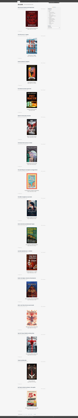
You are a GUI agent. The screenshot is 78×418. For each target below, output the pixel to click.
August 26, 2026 (26, 361)
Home (19, 1)
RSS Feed (54, 7)
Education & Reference (52, 19)
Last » (35, 414)
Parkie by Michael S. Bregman (23, 61)
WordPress (32, 416)
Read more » (20, 31)
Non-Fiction (50, 17)
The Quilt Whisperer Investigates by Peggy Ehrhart (27, 169)
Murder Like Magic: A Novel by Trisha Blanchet (27, 278)
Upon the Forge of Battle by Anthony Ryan (26, 333)
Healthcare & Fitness (51, 21)
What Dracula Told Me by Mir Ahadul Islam (26, 7)
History (50, 22)
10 (28, 414)
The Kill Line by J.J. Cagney (23, 34)
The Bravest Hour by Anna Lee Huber (25, 142)
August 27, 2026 (26, 144)
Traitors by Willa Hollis (22, 360)
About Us (22, 1)
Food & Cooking (51, 20)
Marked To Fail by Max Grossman (24, 115)
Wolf (21, 198)
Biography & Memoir (51, 18)
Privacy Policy (36, 1)
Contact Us (26, 1)
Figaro (22, 144)
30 (31, 414)
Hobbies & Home (51, 23)
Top (53, 416)
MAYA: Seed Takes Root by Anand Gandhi (26, 305)
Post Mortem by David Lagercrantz (24, 88)
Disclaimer (30, 1)
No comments (43, 144)
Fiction (49, 11)
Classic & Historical (51, 12)
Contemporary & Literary (52, 13)
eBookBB (20, 4)
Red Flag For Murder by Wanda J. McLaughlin (26, 387)
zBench (28, 416)
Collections (50, 10)
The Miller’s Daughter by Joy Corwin (25, 196)
